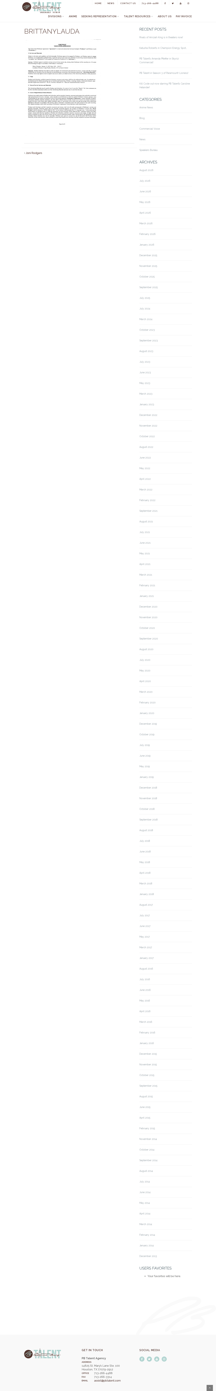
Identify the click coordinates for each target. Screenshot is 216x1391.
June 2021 (145, 542)
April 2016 (145, 1011)
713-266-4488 (150, 3)
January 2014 (146, 1245)
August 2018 (146, 830)
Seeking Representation (99, 16)
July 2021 (144, 532)
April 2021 (144, 564)
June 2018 (145, 851)
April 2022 (145, 479)
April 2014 (144, 1213)
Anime (73, 16)
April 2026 (145, 212)
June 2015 (144, 1107)
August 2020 (146, 649)
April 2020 (145, 681)
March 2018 (145, 883)
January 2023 (146, 404)
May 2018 (144, 862)
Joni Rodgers (34, 153)
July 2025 (144, 298)
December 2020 (148, 606)
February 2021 (147, 585)
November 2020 (148, 617)
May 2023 (144, 383)
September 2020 (148, 638)
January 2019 (146, 777)
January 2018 (146, 894)
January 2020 (146, 713)
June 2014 (145, 1192)
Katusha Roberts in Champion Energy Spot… (163, 48)
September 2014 (148, 1160)
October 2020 (147, 628)
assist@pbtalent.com (107, 1380)
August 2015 (146, 1096)
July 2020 (144, 660)
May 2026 (144, 202)
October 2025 (147, 276)
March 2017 (145, 947)
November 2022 (148, 425)
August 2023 (146, 351)
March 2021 (145, 574)
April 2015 (144, 1117)
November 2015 (148, 1064)
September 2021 (148, 511)
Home (98, 3)
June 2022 (145, 457)
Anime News (146, 107)
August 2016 (146, 968)
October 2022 (147, 436)
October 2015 (146, 1075)
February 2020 (147, 702)
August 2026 (146, 170)
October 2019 (146, 734)
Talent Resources (137, 16)
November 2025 (148, 266)
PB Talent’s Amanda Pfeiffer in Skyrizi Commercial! (159, 60)
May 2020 (144, 670)
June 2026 (145, 191)
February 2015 (147, 1128)
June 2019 (145, 755)
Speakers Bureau (148, 150)
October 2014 (146, 1149)
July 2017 (144, 915)
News (110, 3)
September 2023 (148, 340)
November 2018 (148, 798)
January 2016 (146, 1043)
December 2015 (148, 1054)
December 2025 (148, 255)
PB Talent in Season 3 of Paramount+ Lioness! (163, 73)
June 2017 (144, 926)
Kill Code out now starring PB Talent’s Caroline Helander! (164, 85)
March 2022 (145, 489)
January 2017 (146, 958)
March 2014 (145, 1224)
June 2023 (145, 372)
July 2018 (144, 841)
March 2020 (146, 692)
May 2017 (144, 936)
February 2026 (147, 234)
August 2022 (146, 447)
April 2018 (145, 873)
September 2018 (148, 819)
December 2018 (148, 787)
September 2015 (148, 1085)
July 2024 (144, 308)
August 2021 (146, 521)
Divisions (55, 16)
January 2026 (146, 244)
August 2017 (146, 904)
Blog (142, 118)
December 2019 (148, 723)
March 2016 (145, 1022)
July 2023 (144, 361)
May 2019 (144, 766)
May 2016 (144, 1000)
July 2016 (144, 979)
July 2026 (144, 180)
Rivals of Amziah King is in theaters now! (161, 37)
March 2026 (146, 223)
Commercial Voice (149, 128)
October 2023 (147, 330)
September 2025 (148, 287)
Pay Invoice (184, 16)
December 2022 (148, 415)
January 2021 (146, 596)
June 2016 (145, 990)
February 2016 (147, 1032)
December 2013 (148, 1256)
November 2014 (148, 1139)
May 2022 (144, 468)
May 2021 (144, 553)
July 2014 (144, 1181)
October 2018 (147, 809)
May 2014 (144, 1203)
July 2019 (144, 745)
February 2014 (147, 1234)
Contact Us (128, 3)
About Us (165, 16)
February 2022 (147, 500)
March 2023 (145, 393)
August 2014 (146, 1171)
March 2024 (145, 319)
